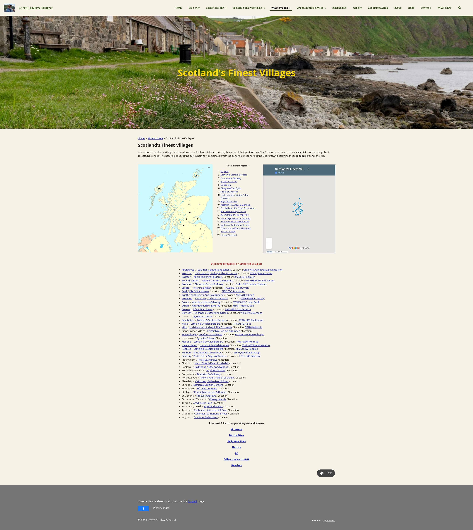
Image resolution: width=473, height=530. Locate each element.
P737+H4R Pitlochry (249, 356)
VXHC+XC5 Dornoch (251, 312)
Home (141, 138)
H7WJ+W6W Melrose (247, 341)
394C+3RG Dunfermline (238, 309)
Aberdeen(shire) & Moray (233, 211)
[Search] (459, 8)
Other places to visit (236, 459)
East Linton (188, 320)
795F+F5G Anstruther (233, 291)
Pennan (186, 352)
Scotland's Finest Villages (180, 138)
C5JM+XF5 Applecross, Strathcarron (262, 269)
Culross (186, 309)
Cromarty (187, 298)
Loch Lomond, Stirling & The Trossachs (216, 273)
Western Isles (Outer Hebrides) (236, 228)
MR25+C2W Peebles (247, 348)
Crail (185, 291)
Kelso (185, 323)
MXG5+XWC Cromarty (253, 298)
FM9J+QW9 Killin (253, 327)
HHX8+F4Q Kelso (242, 323)
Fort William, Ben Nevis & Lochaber (238, 208)
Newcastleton (189, 345)
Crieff (185, 295)
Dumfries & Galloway (231, 178)
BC (236, 453)
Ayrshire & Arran (229, 181)
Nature (236, 447)
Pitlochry (186, 356)
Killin (184, 327)
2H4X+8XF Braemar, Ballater (251, 284)
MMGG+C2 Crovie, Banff (246, 302)
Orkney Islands (217, 399)
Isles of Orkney (228, 231)
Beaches (236, 465)
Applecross (188, 269)
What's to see (155, 138)
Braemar (187, 284)
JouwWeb (330, 520)
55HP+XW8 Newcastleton (256, 345)
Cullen (185, 305)
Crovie (185, 302)
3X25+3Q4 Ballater (244, 276)
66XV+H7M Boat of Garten (259, 280)
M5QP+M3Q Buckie (243, 305)
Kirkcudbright (189, 334)
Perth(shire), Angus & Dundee (235, 204)
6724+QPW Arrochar (261, 273)
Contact (192, 501)
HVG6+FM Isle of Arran (236, 287)
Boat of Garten (190, 280)
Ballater (186, 276)
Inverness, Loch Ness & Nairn (235, 221)
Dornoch (186, 312)
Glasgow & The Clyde (231, 188)
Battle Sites (236, 435)
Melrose (186, 341)
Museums (236, 429)
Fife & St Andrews (229, 191)
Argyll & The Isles (229, 201)
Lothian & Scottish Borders (234, 174)
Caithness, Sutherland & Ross (235, 224)
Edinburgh (226, 184)
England (224, 171)
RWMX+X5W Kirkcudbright (249, 334)
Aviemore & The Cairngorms (235, 214)
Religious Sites (236, 441)
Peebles (187, 348)
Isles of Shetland (229, 235)
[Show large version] (175, 208)
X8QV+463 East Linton (251, 320)
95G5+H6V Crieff (245, 295)
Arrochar (187, 273)
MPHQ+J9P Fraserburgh (247, 352)
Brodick (186, 287)
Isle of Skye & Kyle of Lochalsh (235, 218)
